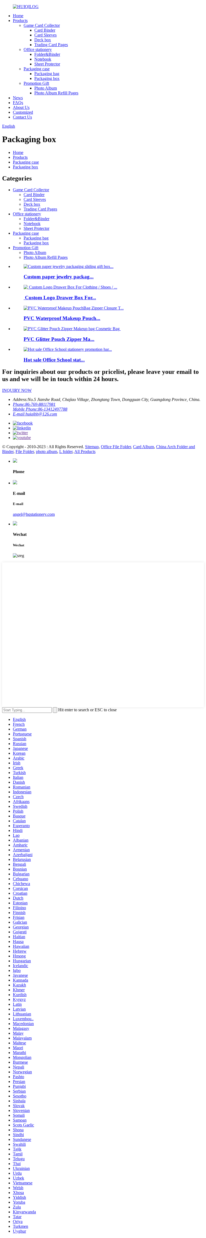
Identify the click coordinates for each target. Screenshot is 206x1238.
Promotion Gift (36, 83)
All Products (84, 451)
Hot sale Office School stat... (54, 360)
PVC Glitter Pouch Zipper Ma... (59, 339)
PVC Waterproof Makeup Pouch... (62, 318)
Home (18, 15)
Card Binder (44, 30)
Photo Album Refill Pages (56, 93)
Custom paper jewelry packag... (59, 276)
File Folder (25, 451)
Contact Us (22, 117)
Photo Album (45, 88)
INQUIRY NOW (17, 390)
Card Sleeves (45, 35)
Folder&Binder (47, 54)
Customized (23, 112)
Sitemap (92, 446)
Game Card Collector (42, 25)
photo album (46, 451)
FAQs (18, 102)
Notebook (42, 59)
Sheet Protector (47, 64)
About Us (21, 107)
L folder (65, 451)
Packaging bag (46, 73)
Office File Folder (116, 446)
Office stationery (38, 49)
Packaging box (47, 78)
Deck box (42, 40)
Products (20, 20)
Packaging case (37, 69)
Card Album (143, 446)
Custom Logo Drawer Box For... (60, 297)
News (18, 97)
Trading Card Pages (51, 44)
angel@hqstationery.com (34, 514)
